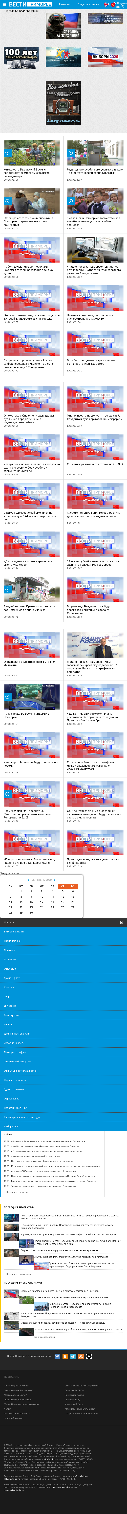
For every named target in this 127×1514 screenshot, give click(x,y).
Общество (10, 968)
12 (62, 896)
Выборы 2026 (11, 1126)
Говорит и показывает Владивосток (81, 1413)
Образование (11, 1098)
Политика (9, 950)
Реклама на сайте (61, 1487)
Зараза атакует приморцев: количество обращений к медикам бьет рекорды (63, 1322)
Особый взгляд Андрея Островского (82, 1386)
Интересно (10, 1005)
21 (10, 907)
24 (41, 907)
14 (10, 902)
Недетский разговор (13, 1418)
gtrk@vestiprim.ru (12, 1479)
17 (41, 902)
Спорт (7, 996)
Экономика (10, 959)
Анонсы (8, 1024)
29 (21, 912)
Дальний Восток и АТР (17, 1033)
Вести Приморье (30, 4)
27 (72, 907)
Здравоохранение (14, 1089)
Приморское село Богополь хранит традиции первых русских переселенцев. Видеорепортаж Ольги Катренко (82, 1265)
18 (52, 902)
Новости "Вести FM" (15, 1107)
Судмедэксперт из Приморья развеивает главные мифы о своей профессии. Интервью (69, 1234)
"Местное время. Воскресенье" (18, 1390)
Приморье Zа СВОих (74, 1390)
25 (52, 907)
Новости (64, 4)
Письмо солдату (72, 1400)
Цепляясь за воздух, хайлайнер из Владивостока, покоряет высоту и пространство (78, 1329)
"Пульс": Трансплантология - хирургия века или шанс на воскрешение (59, 1250)
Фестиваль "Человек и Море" (17, 1413)
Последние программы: (19, 1207)
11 (52, 896)
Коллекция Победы (74, 1404)
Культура (9, 987)
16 (31, 902)
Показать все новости (17, 1192)
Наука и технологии (15, 1080)
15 (21, 902)
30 (31, 912)
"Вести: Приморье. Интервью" (18, 1400)
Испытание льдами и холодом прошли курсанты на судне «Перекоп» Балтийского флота (80, 1305)
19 (62, 902)
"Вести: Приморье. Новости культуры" (21, 1404)
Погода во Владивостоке (21, 11)
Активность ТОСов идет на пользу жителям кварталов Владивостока (71, 1297)
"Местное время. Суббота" (16, 1386)
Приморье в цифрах (15, 1052)
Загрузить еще (10, 873)
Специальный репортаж (17, 1061)
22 (21, 907)
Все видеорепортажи (44, 1337)
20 (72, 902)
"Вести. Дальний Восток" (15, 1395)
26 (62, 907)
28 (10, 912)
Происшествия (12, 940)
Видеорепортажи (88, 4)
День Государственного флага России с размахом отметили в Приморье (60, 1291)
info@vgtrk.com (51, 1459)
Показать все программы (18, 1274)
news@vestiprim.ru (79, 1476)
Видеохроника (12, 1015)
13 (72, 896)
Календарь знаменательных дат (22, 1117)
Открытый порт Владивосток (20, 1070)
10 (41, 896)
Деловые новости (14, 1042)
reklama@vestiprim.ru (14, 1490)
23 (31, 907)
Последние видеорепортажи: (23, 1282)
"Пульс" (7, 1409)
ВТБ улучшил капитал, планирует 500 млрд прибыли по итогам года (71, 1256)
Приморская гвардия (74, 1395)
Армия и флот (12, 978)
